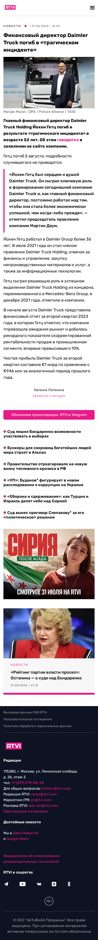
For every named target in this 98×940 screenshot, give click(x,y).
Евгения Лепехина (49, 390)
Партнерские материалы (25, 811)
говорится (68, 139)
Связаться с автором (49, 395)
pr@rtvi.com (41, 800)
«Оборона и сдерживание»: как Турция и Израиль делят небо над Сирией (45, 498)
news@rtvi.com (44, 794)
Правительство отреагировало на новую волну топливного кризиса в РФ (45, 466)
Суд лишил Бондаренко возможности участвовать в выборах (42, 433)
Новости (12, 26)
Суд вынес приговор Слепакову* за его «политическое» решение (43, 514)
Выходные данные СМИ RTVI (25, 712)
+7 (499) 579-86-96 (27, 783)
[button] (93, 7)
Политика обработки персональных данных (37, 726)
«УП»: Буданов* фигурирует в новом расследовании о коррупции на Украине (43, 482)
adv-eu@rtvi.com (43, 805)
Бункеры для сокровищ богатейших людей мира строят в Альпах (47, 450)
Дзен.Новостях (26, 833)
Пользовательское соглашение (27, 719)
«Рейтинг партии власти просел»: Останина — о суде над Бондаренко (46, 675)
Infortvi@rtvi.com (56, 788)
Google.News (18, 839)
